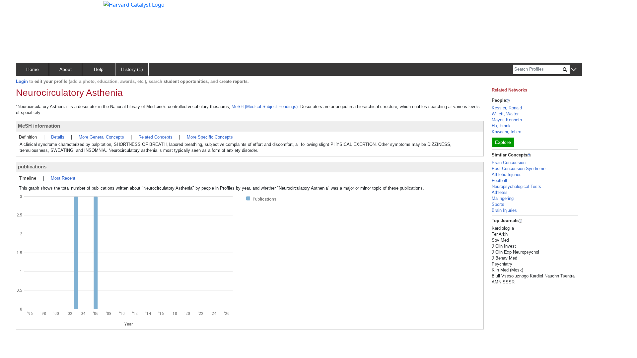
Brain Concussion (509, 162)
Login (22, 81)
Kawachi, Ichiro (506, 131)
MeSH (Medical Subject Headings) (265, 106)
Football (499, 180)
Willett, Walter (505, 113)
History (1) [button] (132, 69)
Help (99, 69)
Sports (498, 204)
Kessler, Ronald (507, 107)
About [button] (65, 69)
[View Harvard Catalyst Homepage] (134, 4)
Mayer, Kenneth (507, 119)
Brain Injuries (504, 210)
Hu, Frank (501, 125)
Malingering (503, 198)
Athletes (500, 192)
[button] (574, 69)
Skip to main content (27, 8)
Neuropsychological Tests (516, 186)
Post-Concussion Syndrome (518, 168)
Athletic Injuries (507, 174)
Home (32, 69)
